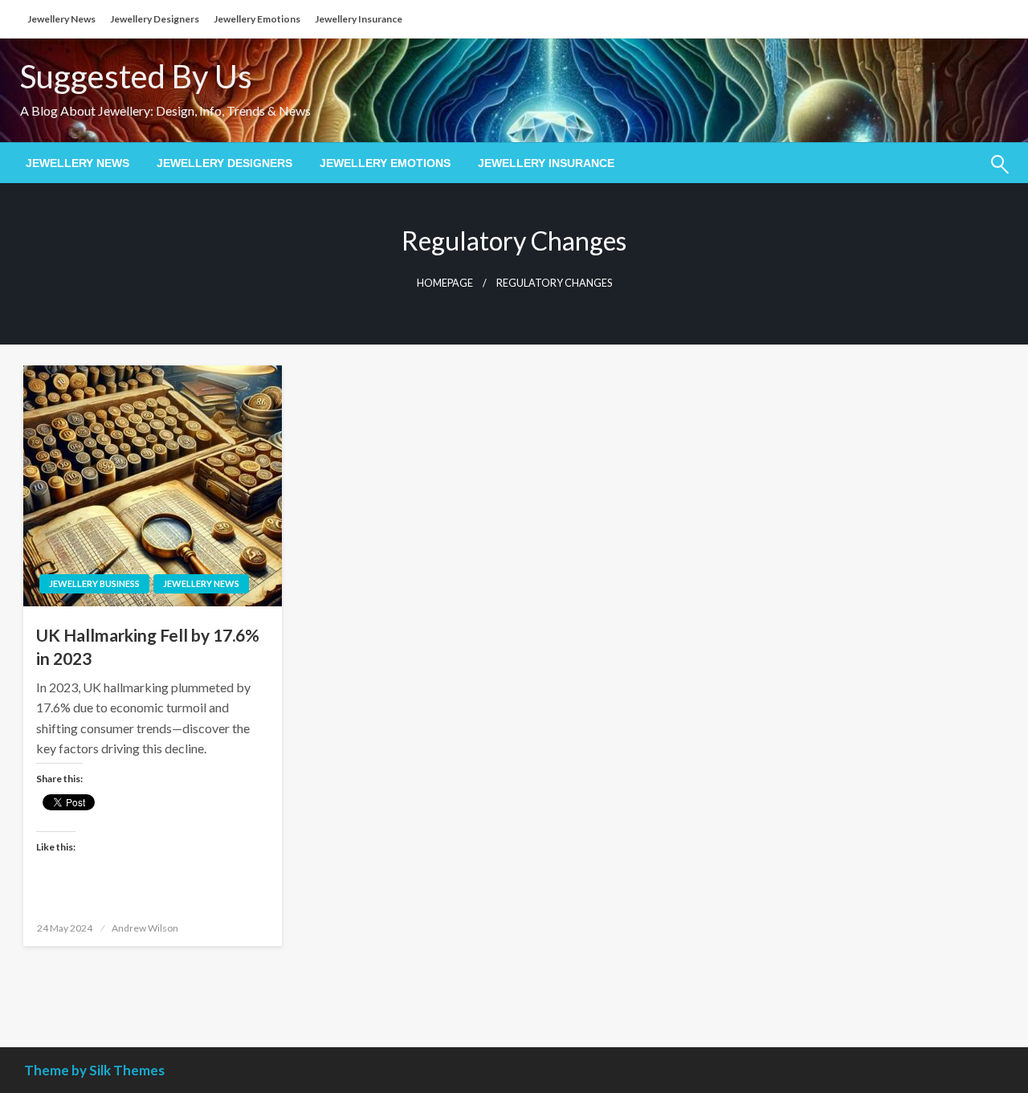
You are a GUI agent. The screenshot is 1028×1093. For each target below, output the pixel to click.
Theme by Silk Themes (94, 1070)
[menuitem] (77, 163)
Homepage (445, 283)
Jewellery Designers (154, 19)
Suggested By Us (136, 76)
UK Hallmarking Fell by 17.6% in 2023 (147, 646)
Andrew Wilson (145, 928)
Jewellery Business (94, 583)
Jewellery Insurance (358, 19)
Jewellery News (61, 19)
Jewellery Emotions (257, 19)
